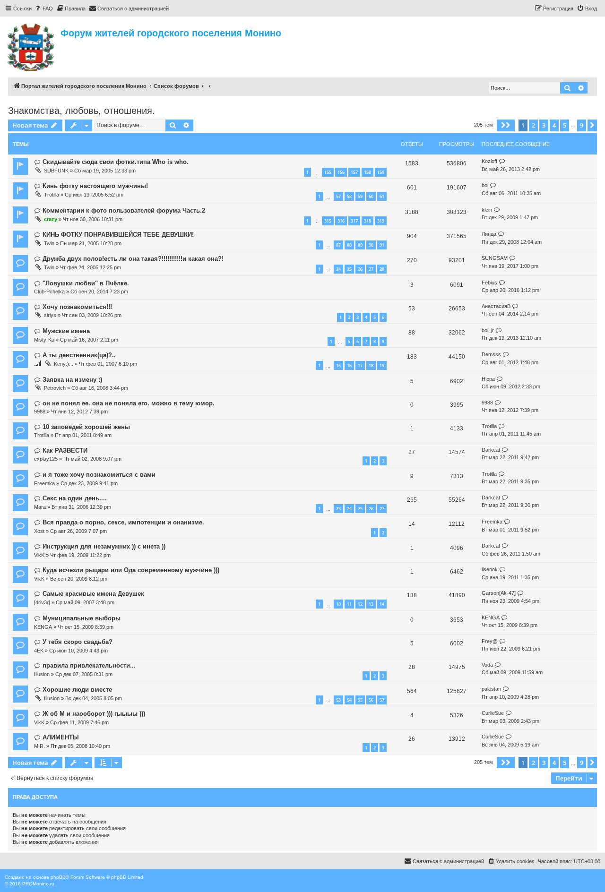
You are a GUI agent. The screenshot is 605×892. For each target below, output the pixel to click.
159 (380, 172)
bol (485, 185)
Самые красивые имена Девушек (93, 593)
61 (382, 196)
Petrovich (55, 388)
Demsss (491, 354)
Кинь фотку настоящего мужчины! (95, 185)
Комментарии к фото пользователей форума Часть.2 (124, 210)
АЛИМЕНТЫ (61, 737)
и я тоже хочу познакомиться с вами (99, 474)
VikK (39, 555)
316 (341, 221)
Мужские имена (66, 330)
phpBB (58, 877)
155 (327, 172)
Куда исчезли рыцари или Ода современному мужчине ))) (131, 570)
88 (349, 245)
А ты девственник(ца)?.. (79, 355)
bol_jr (488, 330)
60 (371, 196)
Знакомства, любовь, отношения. (81, 110)
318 (367, 221)
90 (371, 245)
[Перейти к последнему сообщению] (502, 161)
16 (349, 365)
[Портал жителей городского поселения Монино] (31, 46)
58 (349, 196)
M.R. (39, 746)
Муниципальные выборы (82, 618)
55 (360, 700)
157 (354, 172)
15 (338, 365)
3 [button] (543, 125)
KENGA (43, 627)
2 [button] (533, 125)
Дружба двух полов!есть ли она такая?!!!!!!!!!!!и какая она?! (133, 258)
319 (380, 221)
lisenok (490, 569)
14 (382, 604)
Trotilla (51, 194)
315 (327, 221)
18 (371, 365)
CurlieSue (493, 713)
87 (338, 245)
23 (338, 509)
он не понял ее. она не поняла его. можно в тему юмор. (129, 403)
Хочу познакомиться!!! (77, 306)
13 (371, 604)
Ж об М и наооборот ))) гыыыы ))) (94, 713)
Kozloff (489, 161)
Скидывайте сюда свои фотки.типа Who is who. (116, 161)
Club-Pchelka (49, 291)
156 (341, 172)
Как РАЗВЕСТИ (65, 450)
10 (338, 604)
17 (360, 365)
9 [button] (581, 125)
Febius (489, 282)
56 (371, 700)
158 (367, 172)
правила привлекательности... (89, 665)
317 (354, 221)
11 (349, 604)
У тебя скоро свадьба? (77, 641)
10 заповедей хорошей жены (86, 426)
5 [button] (564, 125)
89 (360, 245)
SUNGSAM (495, 258)
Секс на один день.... (75, 498)
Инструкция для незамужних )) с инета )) (104, 546)
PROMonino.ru (38, 883)
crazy (50, 219)
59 (360, 196)
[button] (506, 125)
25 (349, 269)
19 (382, 365)
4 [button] (554, 125)
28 (382, 269)
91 (382, 245)
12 (360, 604)
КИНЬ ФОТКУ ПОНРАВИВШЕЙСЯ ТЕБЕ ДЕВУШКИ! (118, 234)
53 (338, 700)
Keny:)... (63, 364)
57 (338, 196)
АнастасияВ (496, 306)
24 (338, 269)
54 (349, 700)
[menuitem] (43, 8)
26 (360, 269)
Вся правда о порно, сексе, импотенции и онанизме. (123, 522)
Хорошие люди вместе (77, 689)
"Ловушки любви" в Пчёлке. (86, 283)
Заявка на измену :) (72, 379)
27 (371, 269)
